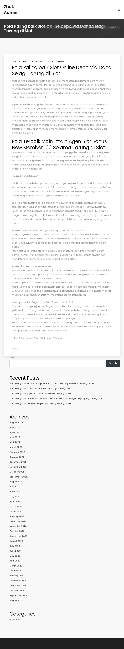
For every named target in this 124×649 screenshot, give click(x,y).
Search (13, 357)
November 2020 (18, 526)
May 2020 (15, 555)
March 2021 (16, 506)
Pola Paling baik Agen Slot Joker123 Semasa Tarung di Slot (41, 393)
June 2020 (15, 550)
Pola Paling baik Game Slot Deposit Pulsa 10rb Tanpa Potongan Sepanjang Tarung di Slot (57, 398)
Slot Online (15, 619)
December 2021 (18, 461)
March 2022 (16, 447)
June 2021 (15, 491)
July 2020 (15, 546)
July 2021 (14, 486)
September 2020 (18, 536)
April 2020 (15, 560)
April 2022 (15, 442)
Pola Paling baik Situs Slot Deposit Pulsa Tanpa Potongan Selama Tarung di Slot (52, 383)
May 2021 (15, 496)
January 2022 (17, 457)
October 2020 (17, 531)
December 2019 (18, 580)
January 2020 (17, 575)
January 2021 (17, 516)
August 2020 (16, 541)
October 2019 (17, 590)
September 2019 (18, 595)
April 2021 (15, 501)
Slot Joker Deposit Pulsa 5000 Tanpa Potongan (38, 338)
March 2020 (16, 565)
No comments (56, 61)
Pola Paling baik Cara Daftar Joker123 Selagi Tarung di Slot (41, 388)
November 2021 (18, 466)
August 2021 (16, 481)
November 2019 (18, 585)
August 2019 (16, 600)
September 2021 (18, 476)
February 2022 (17, 452)
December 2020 (18, 521)
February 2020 (17, 570)
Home (46, 27)
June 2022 (15, 432)
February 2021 (17, 511)
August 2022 (16, 422)
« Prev (15, 348)
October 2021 (17, 471)
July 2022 (15, 427)
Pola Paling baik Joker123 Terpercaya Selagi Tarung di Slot (41, 403)
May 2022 (15, 437)
